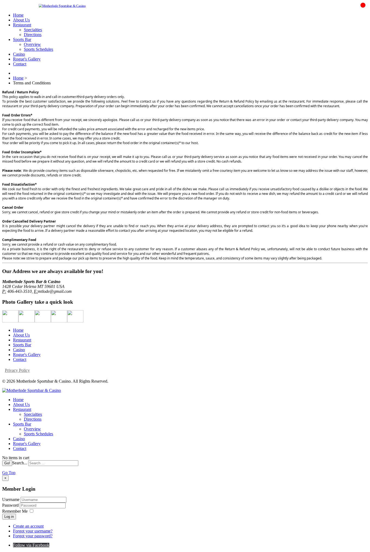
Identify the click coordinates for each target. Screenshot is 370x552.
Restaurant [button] (22, 25)
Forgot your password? (33, 536)
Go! (7, 463)
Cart (359, 10)
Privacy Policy (17, 370)
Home (18, 15)
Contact (19, 64)
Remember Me (15, 511)
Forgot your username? (33, 531)
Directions (32, 34)
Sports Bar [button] (22, 39)
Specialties (33, 29)
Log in (9, 517)
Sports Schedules (38, 49)
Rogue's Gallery (27, 59)
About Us (21, 20)
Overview (32, 44)
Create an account (28, 526)
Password (11, 505)
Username (11, 499)
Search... (19, 463)
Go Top (8, 472)
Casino (19, 54)
